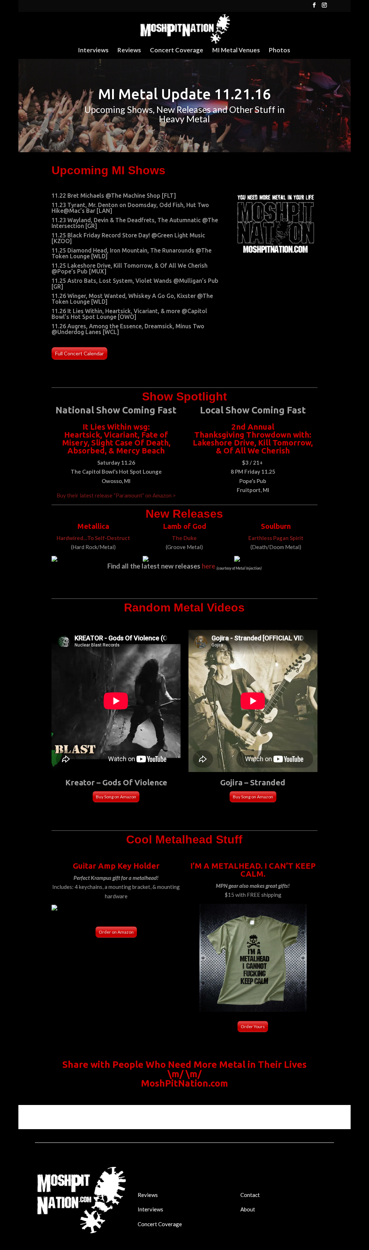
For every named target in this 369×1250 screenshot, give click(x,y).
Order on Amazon (116, 932)
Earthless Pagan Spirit (275, 538)
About (247, 1209)
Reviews (129, 51)
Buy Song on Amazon (116, 796)
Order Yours (253, 1026)
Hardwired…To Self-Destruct (93, 538)
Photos (279, 51)
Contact (250, 1195)
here (208, 566)
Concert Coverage (176, 51)
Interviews (93, 51)
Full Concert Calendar (79, 353)
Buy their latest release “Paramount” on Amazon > (116, 495)
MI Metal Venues (236, 51)
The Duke (184, 538)
